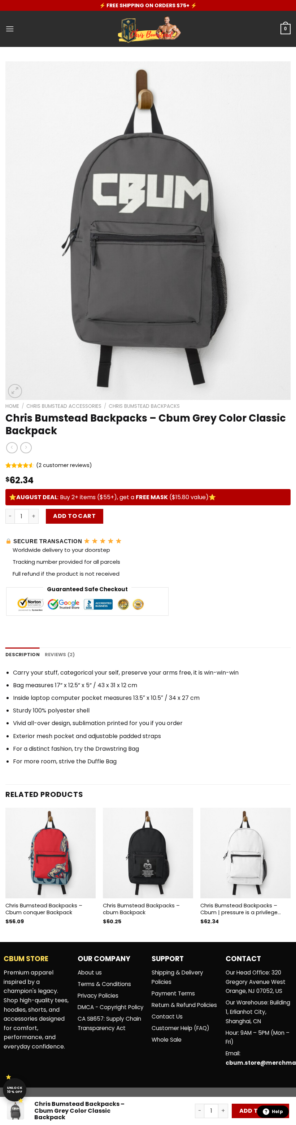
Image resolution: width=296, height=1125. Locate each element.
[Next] (290, 872)
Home (12, 406)
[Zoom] (15, 391)
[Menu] (9, 29)
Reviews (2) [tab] (60, 654)
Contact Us (167, 1016)
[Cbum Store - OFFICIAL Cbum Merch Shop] (148, 29)
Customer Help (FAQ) (180, 1028)
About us (90, 972)
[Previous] (5, 872)
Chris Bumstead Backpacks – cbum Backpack (141, 909)
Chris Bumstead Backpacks (144, 406)
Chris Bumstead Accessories (63, 406)
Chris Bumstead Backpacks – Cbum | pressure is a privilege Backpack (239, 909)
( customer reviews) (64, 465)
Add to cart (74, 516)
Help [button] (277, 1111)
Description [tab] (22, 654)
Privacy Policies (98, 995)
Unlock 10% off (15, 1090)
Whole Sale (167, 1039)
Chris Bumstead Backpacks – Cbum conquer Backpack (43, 909)
